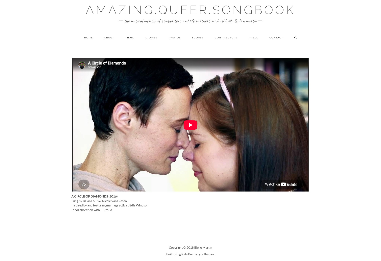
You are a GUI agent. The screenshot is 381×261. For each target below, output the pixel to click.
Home (88, 37)
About (109, 37)
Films (129, 37)
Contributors (226, 37)
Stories (151, 37)
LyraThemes (206, 254)
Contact (276, 37)
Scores (198, 37)
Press (253, 37)
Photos (175, 37)
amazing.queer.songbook (190, 10)
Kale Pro (187, 254)
